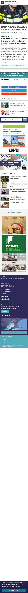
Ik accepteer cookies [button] (14, 590)
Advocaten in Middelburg (16, 202)
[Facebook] (2, 299)
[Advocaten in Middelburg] (4, 205)
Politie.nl (22, 34)
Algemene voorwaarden (7, 336)
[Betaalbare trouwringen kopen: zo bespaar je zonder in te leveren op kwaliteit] (4, 185)
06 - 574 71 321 (20, 79)
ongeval (4, 62)
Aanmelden (5, 311)
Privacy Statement (6, 341)
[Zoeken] (25, 119)
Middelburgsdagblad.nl (11, 1)
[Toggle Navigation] (25, 2)
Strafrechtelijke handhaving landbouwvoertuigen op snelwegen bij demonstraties (17, 197)
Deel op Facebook (15, 87)
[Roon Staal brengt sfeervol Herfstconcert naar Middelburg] (4, 192)
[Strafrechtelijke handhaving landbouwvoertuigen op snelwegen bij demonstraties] (4, 198)
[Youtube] (5, 299)
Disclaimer (4, 339)
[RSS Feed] (8, 299)
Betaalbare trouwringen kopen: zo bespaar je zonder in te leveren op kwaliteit (19, 184)
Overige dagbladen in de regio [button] (9, 332)
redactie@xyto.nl (7, 291)
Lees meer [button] (17, 586)
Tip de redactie (15, 94)
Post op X (15, 90)
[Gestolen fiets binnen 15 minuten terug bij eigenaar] (4, 179)
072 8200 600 (6, 289)
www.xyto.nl (6, 293)
